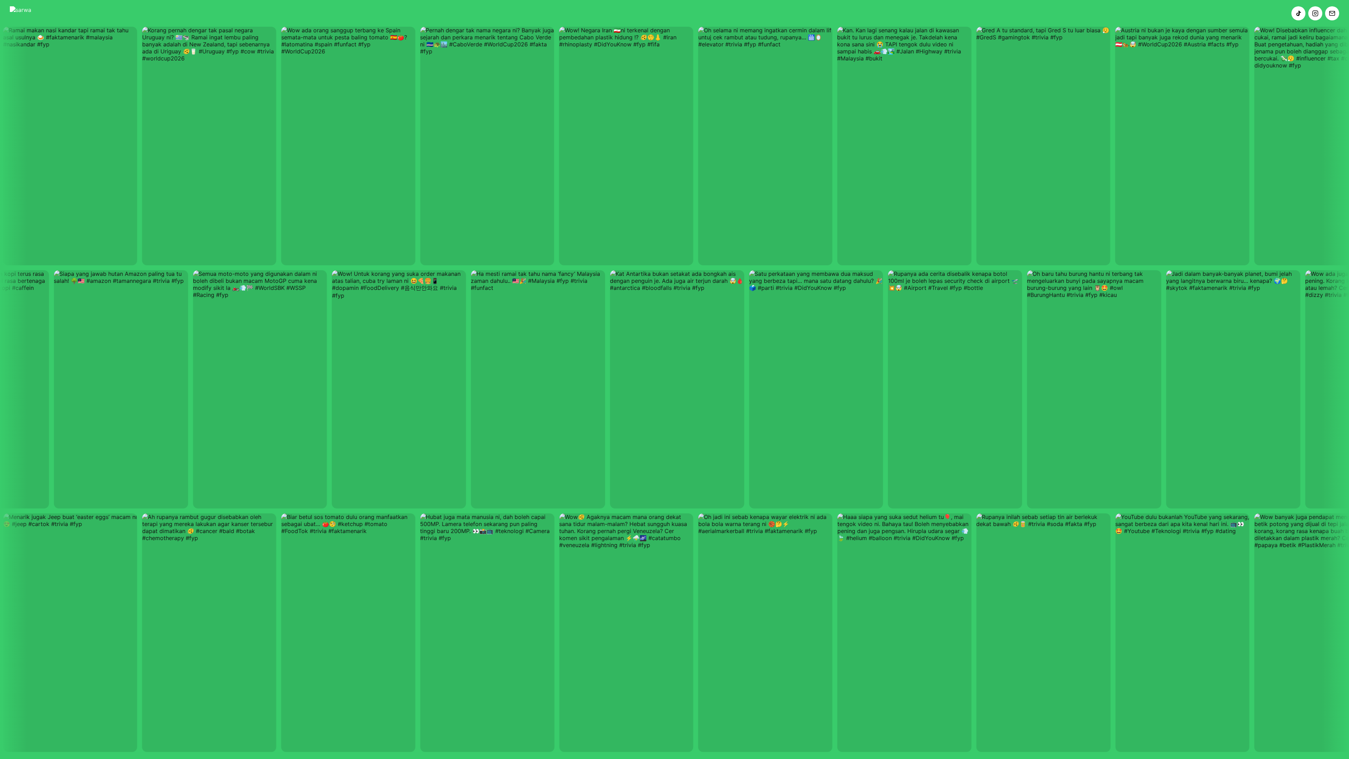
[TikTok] (1298, 13)
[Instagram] (1315, 13)
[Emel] (1332, 13)
